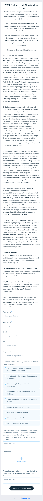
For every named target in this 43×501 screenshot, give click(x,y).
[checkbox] (21, 370)
